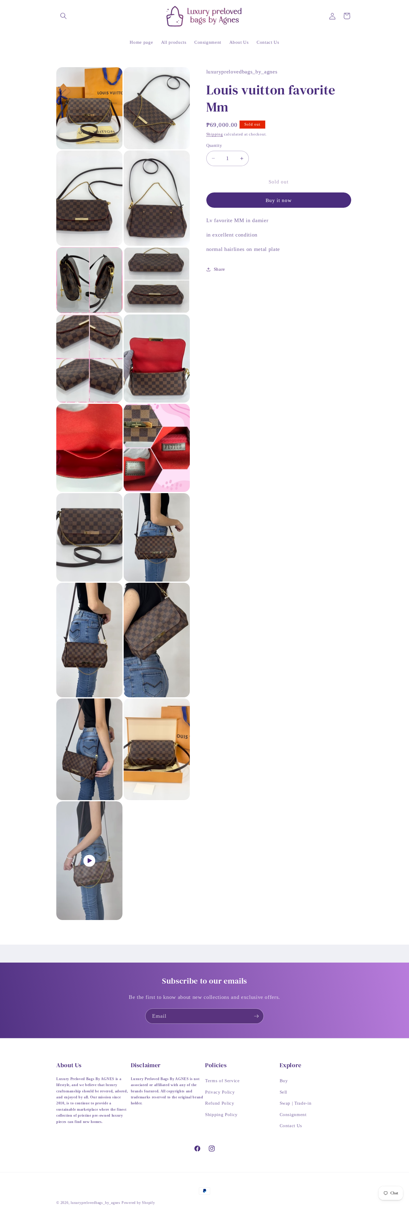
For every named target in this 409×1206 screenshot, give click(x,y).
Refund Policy (219, 1103)
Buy (284, 1080)
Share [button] (219, 269)
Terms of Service (222, 1080)
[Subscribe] (256, 1016)
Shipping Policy (221, 1114)
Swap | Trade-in (296, 1103)
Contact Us (291, 1125)
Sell (283, 1091)
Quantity (214, 145)
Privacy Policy (220, 1091)
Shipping (214, 134)
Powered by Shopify (138, 1203)
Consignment (293, 1114)
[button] (63, 16)
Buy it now (279, 200)
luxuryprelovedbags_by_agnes (96, 1203)
